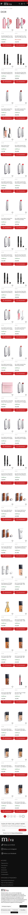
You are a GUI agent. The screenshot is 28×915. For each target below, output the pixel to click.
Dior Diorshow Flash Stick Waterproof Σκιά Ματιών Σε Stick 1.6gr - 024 (6, 474)
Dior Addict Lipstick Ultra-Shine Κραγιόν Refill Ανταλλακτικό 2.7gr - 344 (20, 219)
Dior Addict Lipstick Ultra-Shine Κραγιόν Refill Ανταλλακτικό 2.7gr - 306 (6, 219)
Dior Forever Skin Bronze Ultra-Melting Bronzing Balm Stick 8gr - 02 (6, 511)
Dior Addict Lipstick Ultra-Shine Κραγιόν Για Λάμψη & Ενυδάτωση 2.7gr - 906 (20, 401)
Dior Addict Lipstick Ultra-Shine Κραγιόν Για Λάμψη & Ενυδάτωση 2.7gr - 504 (6, 255)
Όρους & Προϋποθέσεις (17, 833)
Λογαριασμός (4, 874)
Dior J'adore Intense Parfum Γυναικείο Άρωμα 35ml (6, 620)
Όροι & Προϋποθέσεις (7, 882)
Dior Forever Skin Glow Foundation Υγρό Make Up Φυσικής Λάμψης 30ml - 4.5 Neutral (20, 766)
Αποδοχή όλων (23, 906)
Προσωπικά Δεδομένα (7, 885)
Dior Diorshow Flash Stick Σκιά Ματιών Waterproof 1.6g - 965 (6, 73)
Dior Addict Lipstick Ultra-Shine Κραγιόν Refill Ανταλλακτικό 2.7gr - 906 (20, 109)
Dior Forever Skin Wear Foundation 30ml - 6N (20, 657)
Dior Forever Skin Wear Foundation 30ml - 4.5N (20, 620)
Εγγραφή (23, 830)
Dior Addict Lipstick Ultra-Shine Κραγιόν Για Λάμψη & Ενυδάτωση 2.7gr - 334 (20, 182)
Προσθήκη (8, 45)
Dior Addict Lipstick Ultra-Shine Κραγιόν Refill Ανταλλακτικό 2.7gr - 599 (6, 109)
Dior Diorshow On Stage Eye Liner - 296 (20, 693)
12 (20, 816)
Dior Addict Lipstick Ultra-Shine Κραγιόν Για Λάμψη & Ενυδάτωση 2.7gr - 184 (6, 365)
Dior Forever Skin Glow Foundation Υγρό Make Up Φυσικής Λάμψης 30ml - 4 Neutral (7, 766)
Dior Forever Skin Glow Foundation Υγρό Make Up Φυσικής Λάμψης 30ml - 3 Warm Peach (20, 730)
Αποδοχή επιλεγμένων (6, 906)
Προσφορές (4, 865)
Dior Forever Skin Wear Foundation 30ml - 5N (6, 657)
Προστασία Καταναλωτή (7, 880)
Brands (6, 8)
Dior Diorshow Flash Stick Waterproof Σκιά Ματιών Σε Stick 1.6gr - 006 (20, 292)
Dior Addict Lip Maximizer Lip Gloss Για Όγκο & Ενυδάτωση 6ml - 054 (20, 328)
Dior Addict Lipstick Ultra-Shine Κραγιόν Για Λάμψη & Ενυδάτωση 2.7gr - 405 (20, 146)
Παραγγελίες (4, 863)
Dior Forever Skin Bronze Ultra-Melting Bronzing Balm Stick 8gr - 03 (20, 511)
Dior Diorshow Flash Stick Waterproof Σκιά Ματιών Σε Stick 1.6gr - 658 (20, 474)
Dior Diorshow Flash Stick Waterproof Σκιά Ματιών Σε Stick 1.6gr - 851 (6, 292)
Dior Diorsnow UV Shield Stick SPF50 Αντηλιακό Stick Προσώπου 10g (6, 584)
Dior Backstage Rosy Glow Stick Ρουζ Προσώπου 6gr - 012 (20, 36)
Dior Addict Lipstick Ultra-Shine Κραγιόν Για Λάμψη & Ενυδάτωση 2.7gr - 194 (6, 438)
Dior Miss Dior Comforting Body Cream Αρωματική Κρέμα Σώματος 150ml (7, 401)
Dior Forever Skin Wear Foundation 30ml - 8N (6, 693)
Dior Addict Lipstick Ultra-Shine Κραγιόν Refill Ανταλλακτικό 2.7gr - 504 (20, 365)
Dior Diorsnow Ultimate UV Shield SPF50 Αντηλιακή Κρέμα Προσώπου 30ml (21, 547)
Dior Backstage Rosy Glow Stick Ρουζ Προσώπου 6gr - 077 (7, 36)
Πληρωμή (3, 867)
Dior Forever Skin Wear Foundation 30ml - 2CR (20, 584)
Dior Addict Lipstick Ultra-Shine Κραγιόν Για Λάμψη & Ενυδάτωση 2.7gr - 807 (6, 182)
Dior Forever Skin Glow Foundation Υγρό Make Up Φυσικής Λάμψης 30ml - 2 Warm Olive (7, 730)
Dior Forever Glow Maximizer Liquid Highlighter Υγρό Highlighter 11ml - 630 (6, 146)
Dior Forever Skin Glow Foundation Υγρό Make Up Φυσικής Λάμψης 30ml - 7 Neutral (20, 802)
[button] (19, 3)
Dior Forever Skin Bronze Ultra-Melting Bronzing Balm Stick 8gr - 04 (6, 547)
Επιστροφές (4, 872)
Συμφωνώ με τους (13, 833)
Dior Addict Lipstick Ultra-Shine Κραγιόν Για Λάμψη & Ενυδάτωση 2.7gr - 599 (6, 328)
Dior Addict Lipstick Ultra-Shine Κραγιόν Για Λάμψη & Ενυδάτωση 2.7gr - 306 (20, 438)
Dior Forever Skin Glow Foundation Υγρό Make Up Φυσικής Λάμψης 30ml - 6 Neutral (7, 802)
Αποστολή (4, 869)
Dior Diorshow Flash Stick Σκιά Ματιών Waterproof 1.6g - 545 (20, 73)
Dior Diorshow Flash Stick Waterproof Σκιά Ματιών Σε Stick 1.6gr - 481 (20, 255)
